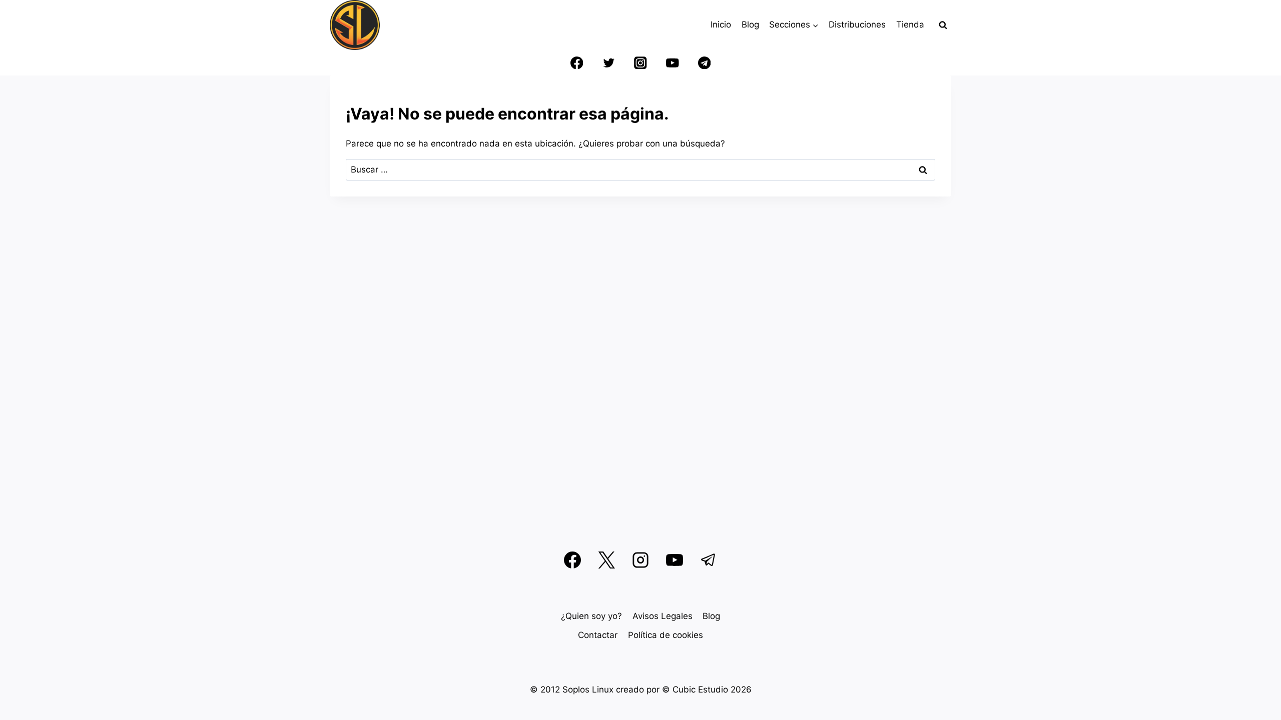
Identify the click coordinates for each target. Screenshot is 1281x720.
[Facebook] (576, 63)
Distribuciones (857, 25)
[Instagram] (641, 63)
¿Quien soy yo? (591, 616)
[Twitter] (608, 63)
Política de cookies (665, 635)
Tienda (910, 25)
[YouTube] (672, 63)
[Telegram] (704, 63)
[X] (606, 560)
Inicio (721, 25)
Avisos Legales (662, 616)
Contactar (597, 635)
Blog (750, 25)
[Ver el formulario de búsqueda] (942, 25)
